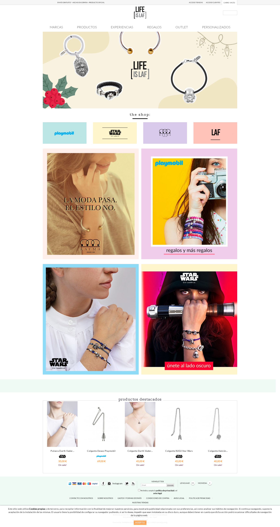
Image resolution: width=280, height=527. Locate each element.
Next (233, 432)
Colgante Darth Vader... (140, 450)
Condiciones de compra (157, 498)
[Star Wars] (91, 319)
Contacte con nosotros (81, 498)
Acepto (140, 522)
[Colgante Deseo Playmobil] (101, 424)
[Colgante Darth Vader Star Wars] (140, 424)
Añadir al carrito (62, 467)
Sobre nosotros (105, 498)
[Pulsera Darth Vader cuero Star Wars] (62, 424)
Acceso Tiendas (196, 2)
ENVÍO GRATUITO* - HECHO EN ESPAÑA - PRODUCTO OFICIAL (81, 2)
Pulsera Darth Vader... (62, 450)
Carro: (229, 3)
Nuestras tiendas (140, 502)
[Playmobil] (189, 203)
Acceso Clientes (213, 2)
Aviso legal (179, 498)
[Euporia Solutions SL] (140, 12)
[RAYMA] (91, 203)
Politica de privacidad (199, 498)
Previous (47, 432)
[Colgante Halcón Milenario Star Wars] (217, 424)
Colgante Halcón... (218, 450)
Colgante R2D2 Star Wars (179, 450)
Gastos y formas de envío (130, 498)
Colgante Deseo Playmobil (101, 450)
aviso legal (157, 493)
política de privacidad (165, 490)
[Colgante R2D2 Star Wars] (179, 424)
